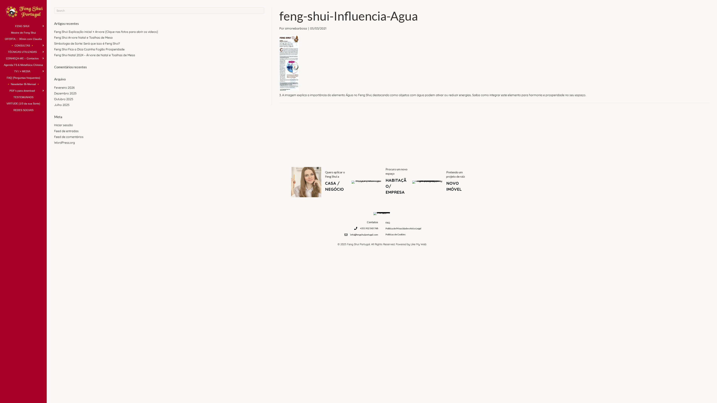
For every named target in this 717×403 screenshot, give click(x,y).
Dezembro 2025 (65, 93)
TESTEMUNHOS (23, 97)
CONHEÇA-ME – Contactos (22, 58)
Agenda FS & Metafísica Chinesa (23, 64)
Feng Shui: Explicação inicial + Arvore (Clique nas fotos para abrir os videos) (106, 32)
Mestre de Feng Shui (23, 32)
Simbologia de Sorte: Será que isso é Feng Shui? (87, 43)
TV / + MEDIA (22, 71)
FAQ (388, 222)
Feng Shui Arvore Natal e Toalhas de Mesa (83, 37)
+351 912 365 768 (369, 228)
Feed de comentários (68, 137)
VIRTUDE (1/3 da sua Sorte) (23, 103)
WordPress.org (64, 142)
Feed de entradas (66, 131)
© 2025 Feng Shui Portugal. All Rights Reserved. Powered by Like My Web (382, 244)
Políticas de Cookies (396, 234)
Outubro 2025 (63, 99)
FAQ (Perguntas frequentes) (23, 77)
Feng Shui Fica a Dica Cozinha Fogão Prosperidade (89, 49)
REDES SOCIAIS (23, 110)
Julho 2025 (61, 105)
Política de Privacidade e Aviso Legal (403, 228)
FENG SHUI (22, 26)
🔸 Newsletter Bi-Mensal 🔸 (23, 84)
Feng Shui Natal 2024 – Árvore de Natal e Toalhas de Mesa (94, 55)
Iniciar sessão (63, 125)
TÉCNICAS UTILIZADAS (22, 51)
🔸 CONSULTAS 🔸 (22, 45)
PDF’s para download (22, 90)
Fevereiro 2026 (64, 87)
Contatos (372, 222)
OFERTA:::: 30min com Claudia (23, 39)
